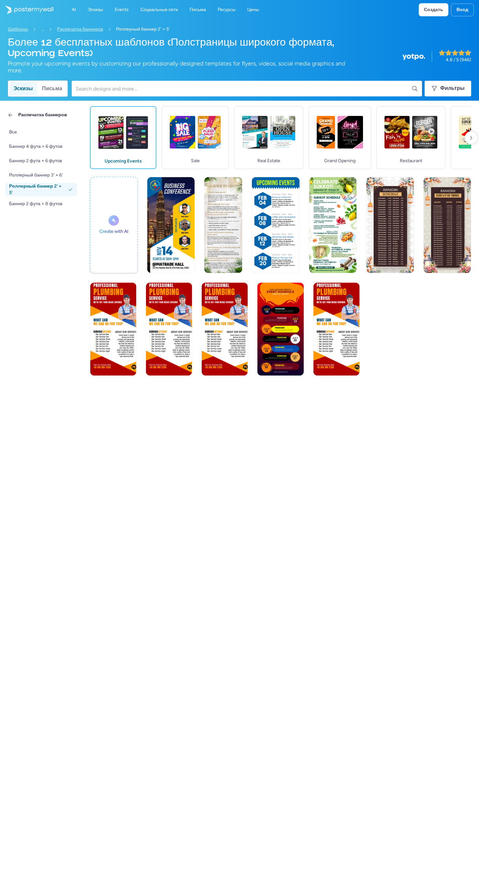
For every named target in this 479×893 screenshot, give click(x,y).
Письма (52, 88)
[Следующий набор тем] (471, 137)
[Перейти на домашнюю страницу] (26, 9)
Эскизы (23, 88)
